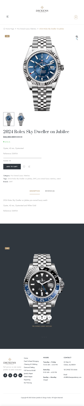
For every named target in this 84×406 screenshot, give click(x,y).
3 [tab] (44, 337)
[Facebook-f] (5, 375)
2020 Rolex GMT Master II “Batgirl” (42, 328)
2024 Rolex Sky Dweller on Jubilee (20, 178)
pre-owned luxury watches (47, 178)
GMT (34, 178)
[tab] (36, 191)
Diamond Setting (29, 367)
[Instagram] (10, 375)
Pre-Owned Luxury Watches (26, 29)
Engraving (27, 380)
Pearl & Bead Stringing (31, 361)
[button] (77, 38)
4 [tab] (46, 337)
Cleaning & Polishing (30, 364)
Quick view (49, 317)
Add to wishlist (24, 166)
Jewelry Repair (28, 373)
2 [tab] (42, 337)
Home (26, 358)
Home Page (10, 29)
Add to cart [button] (34, 317)
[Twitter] (15, 375)
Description (35, 191)
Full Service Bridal (29, 370)
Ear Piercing (28, 383)
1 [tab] (39, 337)
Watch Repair (28, 376)
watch (59, 178)
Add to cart (12, 167)
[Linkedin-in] (20, 375)
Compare (29, 166)
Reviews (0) (49, 191)
